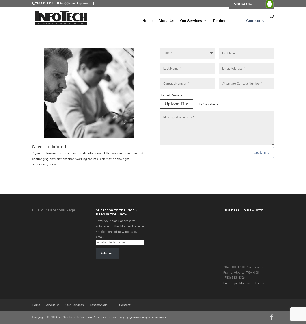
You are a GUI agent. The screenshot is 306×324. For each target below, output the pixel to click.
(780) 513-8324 (234, 278)
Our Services (191, 21)
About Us (166, 21)
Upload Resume (171, 95)
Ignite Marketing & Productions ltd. (149, 317)
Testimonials (223, 21)
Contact (253, 21)
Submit (261, 152)
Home (148, 21)
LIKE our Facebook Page (53, 210)
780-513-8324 (44, 3)
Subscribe (107, 253)
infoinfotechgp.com (74, 3)
